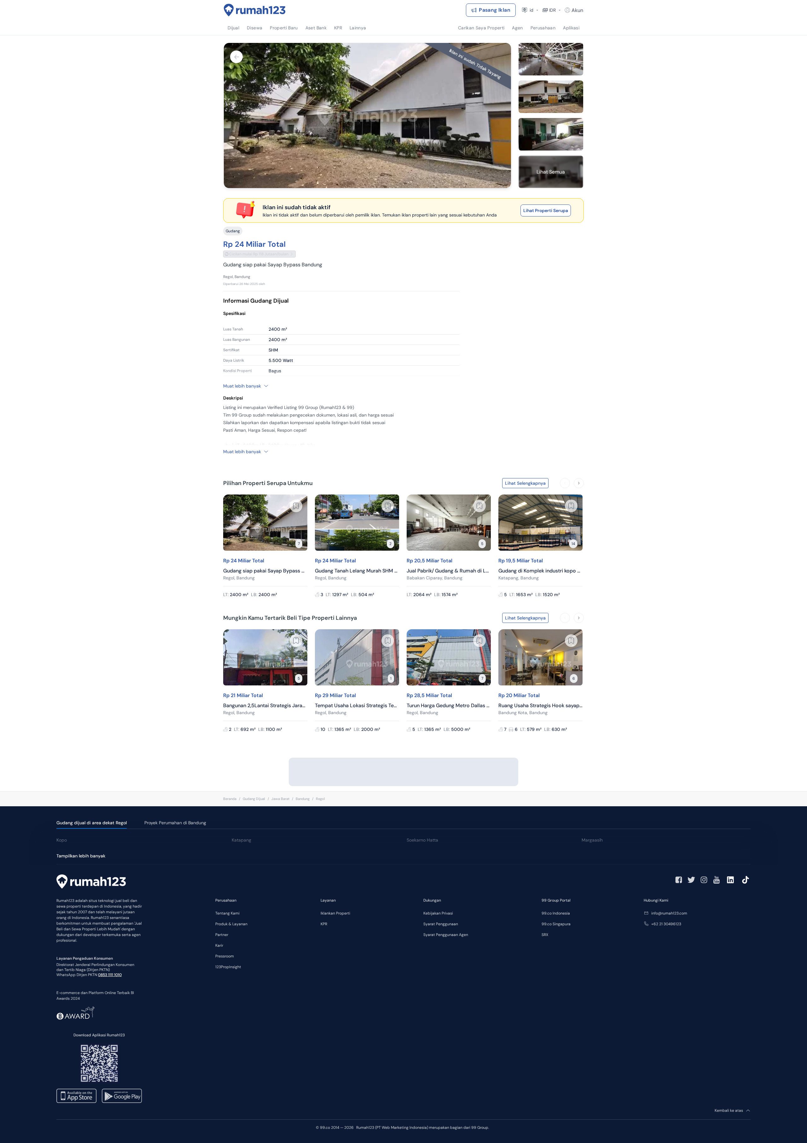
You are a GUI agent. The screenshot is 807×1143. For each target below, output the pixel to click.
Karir (219, 945)
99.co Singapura (556, 924)
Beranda (229, 799)
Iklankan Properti (335, 913)
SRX (545, 934)
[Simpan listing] (296, 506)
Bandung (303, 799)
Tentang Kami (227, 913)
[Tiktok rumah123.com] (745, 880)
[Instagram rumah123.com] (704, 880)
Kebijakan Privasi (438, 913)
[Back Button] (236, 56)
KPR (324, 924)
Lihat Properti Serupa (545, 210)
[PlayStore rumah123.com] (122, 1096)
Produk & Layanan (231, 924)
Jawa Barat (280, 799)
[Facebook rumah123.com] (678, 880)
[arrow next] (579, 483)
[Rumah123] (255, 10)
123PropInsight (228, 966)
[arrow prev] (565, 483)
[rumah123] (91, 882)
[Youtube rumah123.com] (716, 880)
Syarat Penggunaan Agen (445, 934)
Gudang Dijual (254, 799)
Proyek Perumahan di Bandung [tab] (175, 823)
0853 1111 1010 (110, 974)
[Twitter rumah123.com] (691, 880)
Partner (221, 934)
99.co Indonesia (556, 913)
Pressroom (224, 956)
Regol (320, 799)
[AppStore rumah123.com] (76, 1096)
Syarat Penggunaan (440, 924)
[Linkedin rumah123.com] (730, 880)
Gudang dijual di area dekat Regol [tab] (91, 823)
